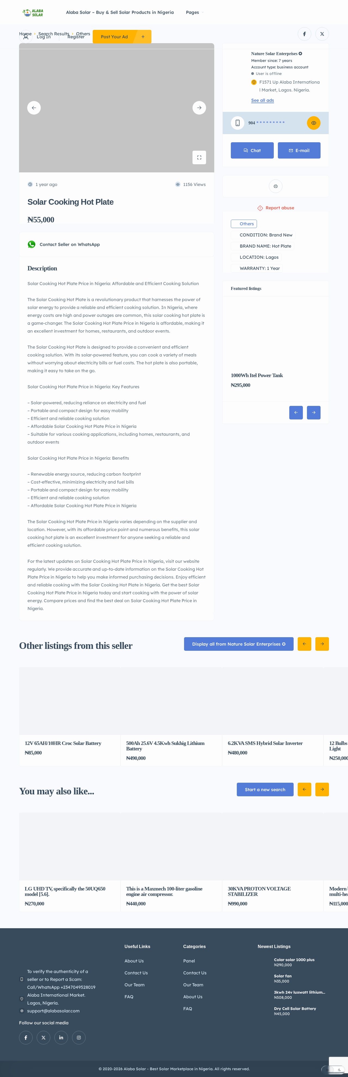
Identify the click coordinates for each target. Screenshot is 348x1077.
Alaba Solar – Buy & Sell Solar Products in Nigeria (120, 12)
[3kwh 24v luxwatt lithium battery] (264, 996)
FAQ (129, 996)
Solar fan (283, 976)
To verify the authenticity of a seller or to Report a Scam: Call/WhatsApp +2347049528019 (61, 979)
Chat (256, 150)
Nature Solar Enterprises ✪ (276, 54)
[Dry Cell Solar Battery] (264, 1012)
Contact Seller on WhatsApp (70, 244)
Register (76, 36)
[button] (333, 1070)
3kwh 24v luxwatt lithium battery (298, 992)
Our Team (135, 984)
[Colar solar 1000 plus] (264, 963)
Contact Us (136, 972)
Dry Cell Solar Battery (295, 1008)
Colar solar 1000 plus (294, 960)
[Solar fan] (264, 979)
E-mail (302, 150)
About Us (134, 961)
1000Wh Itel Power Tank (257, 375)
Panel (189, 961)
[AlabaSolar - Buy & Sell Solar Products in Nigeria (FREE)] (34, 12)
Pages (192, 12)
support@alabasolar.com (53, 1010)
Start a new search (265, 789)
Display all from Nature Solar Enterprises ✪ (238, 644)
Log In (44, 36)
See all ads (262, 100)
